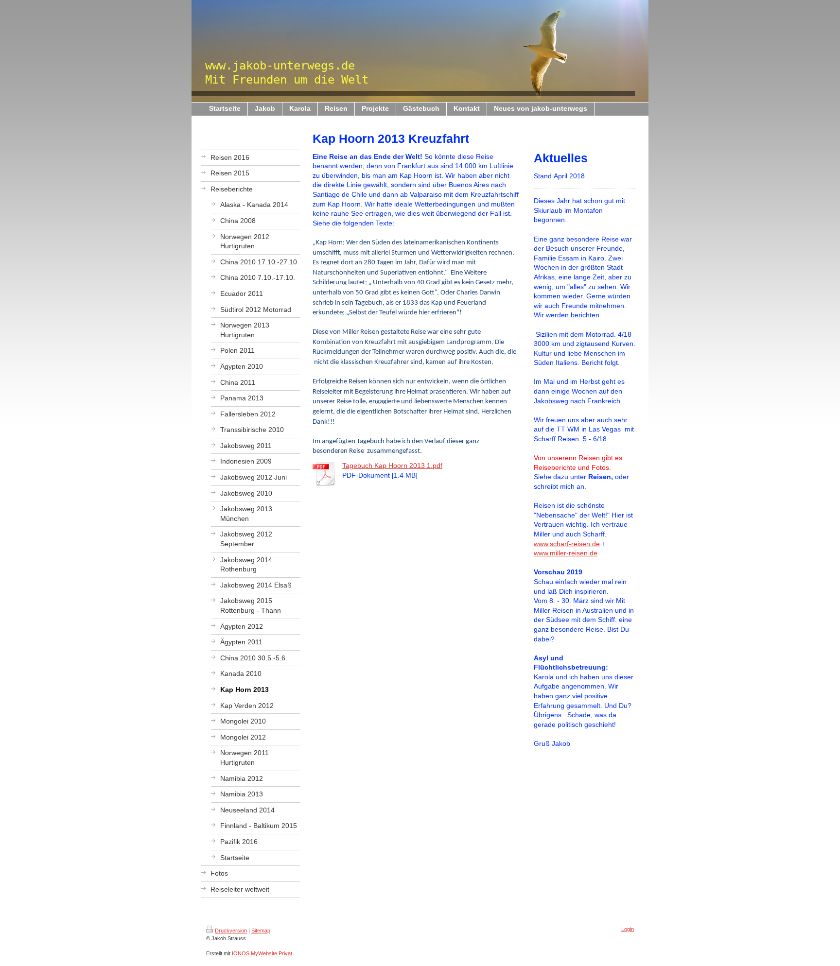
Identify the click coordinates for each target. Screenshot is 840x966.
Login (627, 929)
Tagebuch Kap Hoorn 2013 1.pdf (392, 465)
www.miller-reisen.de (565, 553)
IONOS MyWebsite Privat (262, 953)
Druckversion (231, 930)
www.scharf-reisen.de (567, 544)
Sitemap (260, 930)
